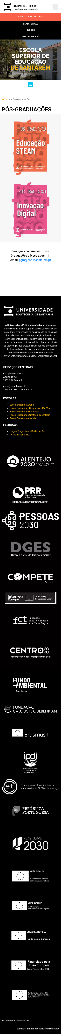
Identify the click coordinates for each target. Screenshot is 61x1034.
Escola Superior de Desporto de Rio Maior (31, 408)
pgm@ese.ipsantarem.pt (35, 260)
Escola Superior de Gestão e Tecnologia (30, 415)
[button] (55, 7)
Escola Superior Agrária (22, 404)
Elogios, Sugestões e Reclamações (27, 431)
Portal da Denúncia (19, 434)
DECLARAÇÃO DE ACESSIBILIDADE (15, 1021)
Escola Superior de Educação (24, 411)
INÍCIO (5, 99)
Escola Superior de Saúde (23, 418)
